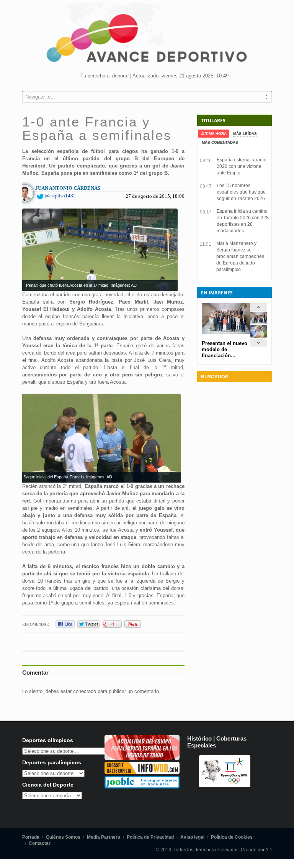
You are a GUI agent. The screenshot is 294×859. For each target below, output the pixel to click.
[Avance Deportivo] (147, 40)
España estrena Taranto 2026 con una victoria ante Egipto (241, 166)
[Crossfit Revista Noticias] (142, 772)
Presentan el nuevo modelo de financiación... (224, 349)
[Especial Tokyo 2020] (142, 758)
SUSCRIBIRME (185, 830)
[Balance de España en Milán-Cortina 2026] (258, 336)
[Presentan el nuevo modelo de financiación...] (258, 322)
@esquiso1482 (60, 196)
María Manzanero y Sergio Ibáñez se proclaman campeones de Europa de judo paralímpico (240, 256)
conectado (84, 691)
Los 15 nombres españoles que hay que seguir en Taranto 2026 (241, 192)
